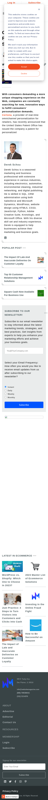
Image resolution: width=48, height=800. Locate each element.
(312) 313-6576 (22, 696)
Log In (11, 2)
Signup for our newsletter (14, 760)
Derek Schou (12, 164)
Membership (11, 736)
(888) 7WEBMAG (23, 693)
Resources (10, 729)
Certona (7, 115)
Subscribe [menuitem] (9, 748)
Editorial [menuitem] (8, 717)
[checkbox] (24, 392)
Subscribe (34, 2)
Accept (24, 67)
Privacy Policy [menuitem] (10, 791)
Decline (24, 73)
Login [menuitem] (6, 742)
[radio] (24, 387)
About (7, 705)
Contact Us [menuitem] (9, 722)
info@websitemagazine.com (28, 689)
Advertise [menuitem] (8, 711)
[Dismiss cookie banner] (39, 9)
